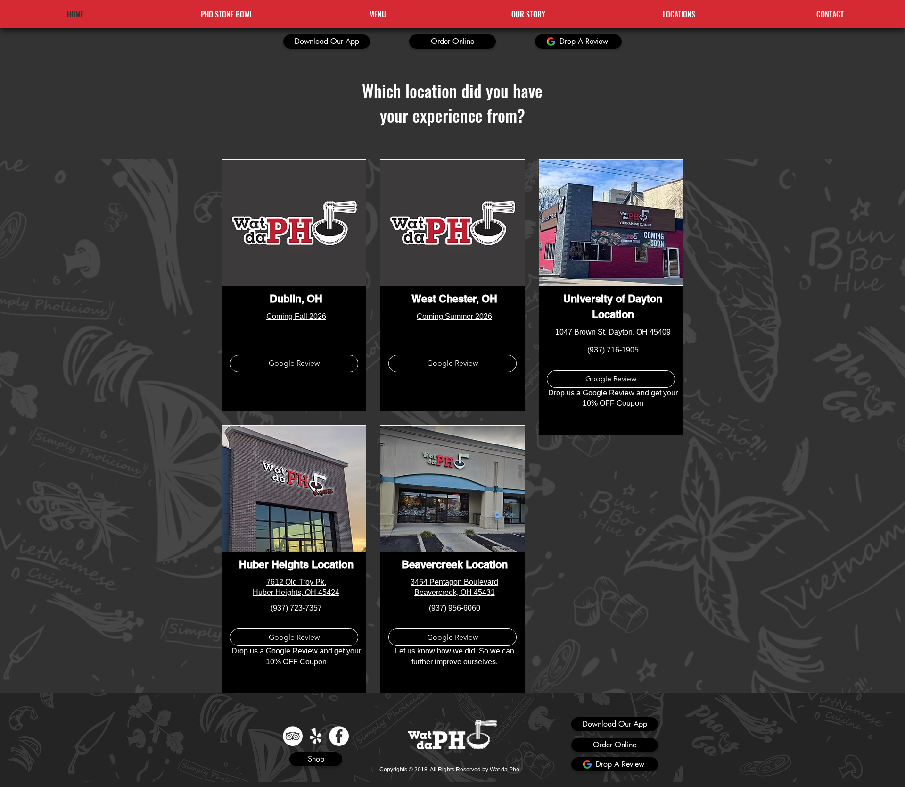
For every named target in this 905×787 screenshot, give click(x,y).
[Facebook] (339, 736)
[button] (326, 41)
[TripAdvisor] (293, 736)
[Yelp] (316, 736)
